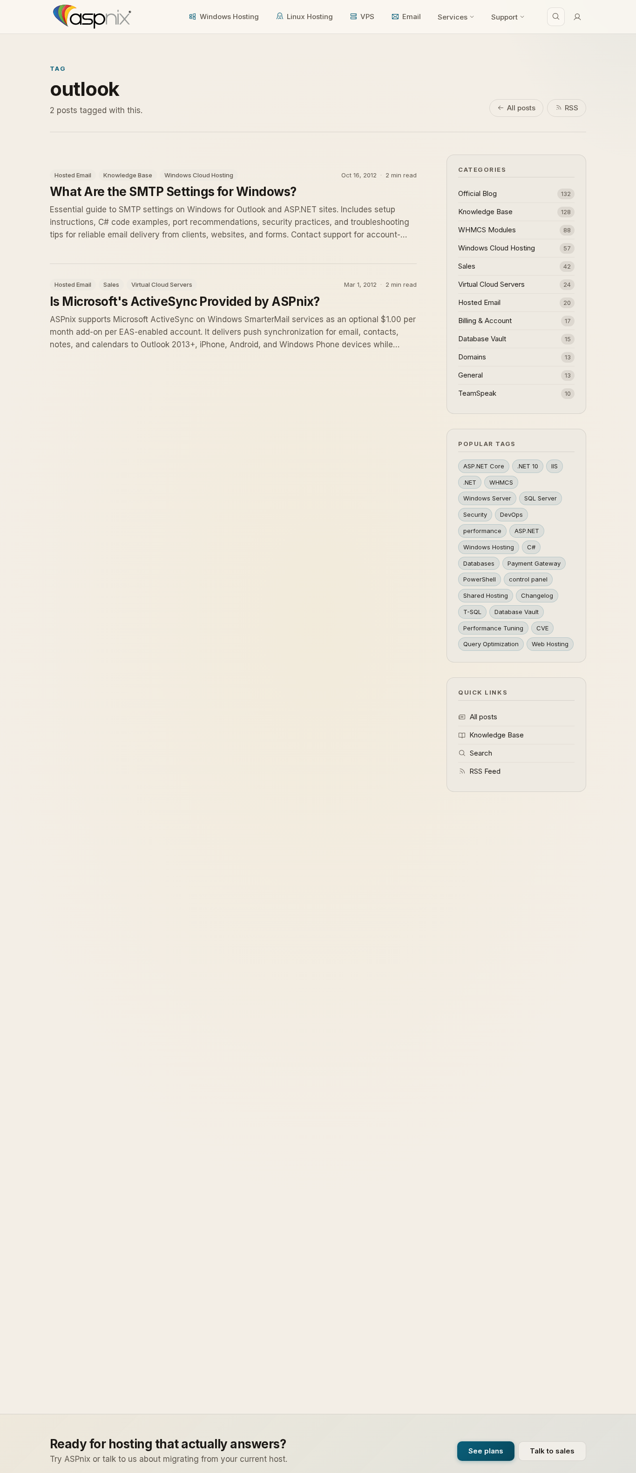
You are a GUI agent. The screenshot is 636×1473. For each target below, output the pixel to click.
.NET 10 (527, 466)
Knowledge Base (496, 734)
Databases (478, 563)
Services (452, 17)
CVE (542, 628)
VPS (367, 16)
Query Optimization (491, 644)
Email (411, 16)
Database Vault (516, 611)
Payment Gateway (534, 563)
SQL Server (540, 498)
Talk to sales (552, 1450)
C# (531, 547)
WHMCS (501, 482)
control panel (528, 579)
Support (504, 17)
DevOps (511, 514)
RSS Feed (485, 771)
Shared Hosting (485, 595)
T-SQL (472, 611)
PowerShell (479, 579)
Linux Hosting (310, 16)
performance (482, 530)
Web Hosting (550, 644)
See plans (485, 1450)
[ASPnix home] (91, 17)
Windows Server (487, 498)
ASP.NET (526, 530)
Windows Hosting (229, 16)
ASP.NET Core (483, 466)
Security (475, 514)
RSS (571, 107)
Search (481, 753)
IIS (554, 466)
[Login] (577, 17)
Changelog (537, 595)
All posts (521, 107)
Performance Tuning (493, 628)
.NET (469, 482)
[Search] (556, 17)
